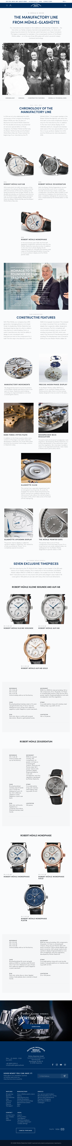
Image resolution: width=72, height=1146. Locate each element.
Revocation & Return (44, 1101)
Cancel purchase (25, 1130)
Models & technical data (57, 98)
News (19, 1104)
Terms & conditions (23, 1120)
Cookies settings (22, 1123)
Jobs (18, 1106)
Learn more (36, 1026)
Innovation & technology (25, 1101)
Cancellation (21, 1118)
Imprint (19, 1115)
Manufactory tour (23, 1097)
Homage (21, 98)
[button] (64, 1)
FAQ (7, 1118)
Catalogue (41, 1102)
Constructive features (36, 98)
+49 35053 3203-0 (33, 1)
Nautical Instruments (23, 1102)
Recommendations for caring (47, 1096)
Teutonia (9, 1101)
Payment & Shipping (44, 1099)
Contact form (47, 1)
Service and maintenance (46, 1097)
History (19, 1096)
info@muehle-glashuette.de (15, 1065)
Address (8, 1120)
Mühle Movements (23, 1099)
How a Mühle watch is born (26, 1094)
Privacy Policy (21, 1117)
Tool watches (10, 1097)
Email (40, 1)
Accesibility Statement (24, 1122)
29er (7, 1099)
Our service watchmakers (46, 1094)
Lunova (8, 1102)
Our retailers (10, 1117)
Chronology (10, 98)
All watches (9, 1094)
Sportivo (8, 1096)
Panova (8, 1104)
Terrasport (9, 1106)
